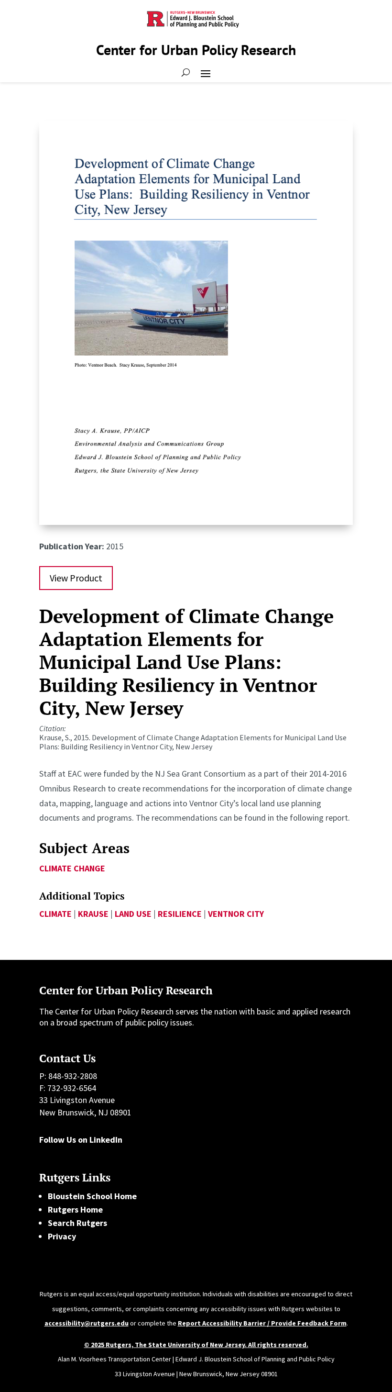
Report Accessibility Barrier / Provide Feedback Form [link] (262, 1323)
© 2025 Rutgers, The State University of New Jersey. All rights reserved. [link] (196, 1344)
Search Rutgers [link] (77, 1222)
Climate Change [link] (72, 868)
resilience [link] (180, 913)
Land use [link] (133, 913)
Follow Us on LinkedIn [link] (80, 1139)
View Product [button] (76, 578)
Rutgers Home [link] (75, 1209)
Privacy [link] (62, 1236)
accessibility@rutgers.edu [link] (86, 1323)
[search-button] (186, 72)
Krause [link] (93, 913)
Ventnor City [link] (236, 913)
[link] (196, 521)
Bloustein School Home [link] (92, 1196)
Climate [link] (55, 913)
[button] (205, 72)
